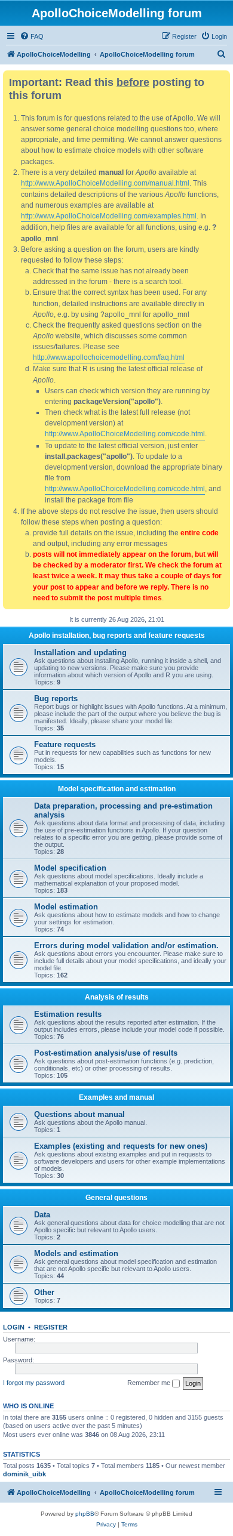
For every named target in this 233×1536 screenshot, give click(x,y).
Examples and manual (116, 1097)
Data (42, 1214)
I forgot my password (34, 1382)
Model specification (70, 867)
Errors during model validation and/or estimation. (126, 945)
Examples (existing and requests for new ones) (120, 1146)
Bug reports (56, 698)
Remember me (149, 1382)
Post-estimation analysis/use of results (105, 1052)
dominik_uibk (24, 1474)
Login (13, 1327)
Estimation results (68, 1014)
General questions (116, 1197)
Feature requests (65, 744)
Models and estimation (76, 1253)
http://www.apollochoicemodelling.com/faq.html (109, 357)
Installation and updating (80, 652)
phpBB (84, 1513)
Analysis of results (117, 997)
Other (44, 1292)
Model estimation (66, 906)
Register (51, 1327)
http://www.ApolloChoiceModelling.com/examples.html (109, 216)
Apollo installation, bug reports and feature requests (117, 635)
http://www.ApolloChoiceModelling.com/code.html (125, 434)
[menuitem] (32, 36)
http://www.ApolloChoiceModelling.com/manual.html (105, 183)
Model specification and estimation (117, 789)
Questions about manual (79, 1114)
